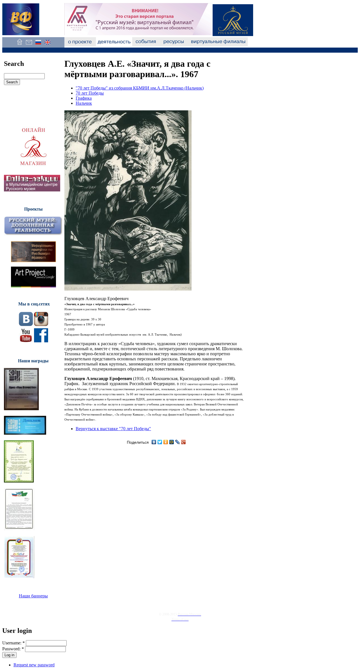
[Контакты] (28, 45)
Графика (84, 98)
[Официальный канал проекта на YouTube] (26, 340)
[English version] (47, 45)
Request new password (34, 664)
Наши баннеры (33, 595)
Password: (13, 648)
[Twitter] (160, 442)
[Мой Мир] (172, 442)
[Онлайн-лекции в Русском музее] (32, 189)
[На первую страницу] (19, 45)
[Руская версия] (38, 45)
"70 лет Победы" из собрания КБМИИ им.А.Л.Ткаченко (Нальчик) (140, 88)
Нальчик (84, 103)
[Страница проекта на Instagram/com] (41, 324)
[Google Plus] (183, 442)
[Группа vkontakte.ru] (26, 324)
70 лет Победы (90, 93)
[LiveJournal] (178, 442)
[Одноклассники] (166, 442)
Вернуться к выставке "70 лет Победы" (113, 428)
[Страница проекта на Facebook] (41, 340)
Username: (13, 642)
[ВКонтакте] (154, 442)
